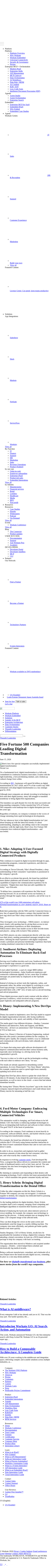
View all (8, 447)
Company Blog (11, 1441)
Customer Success (12, 1439)
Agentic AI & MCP (12, 720)
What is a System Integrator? (16, 1466)
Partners (8, 1381)
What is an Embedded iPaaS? (16, 1470)
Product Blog (10, 1444)
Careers (8, 1384)
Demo (7, 1426)
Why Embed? (10, 1454)
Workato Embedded (13, 716)
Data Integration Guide (14, 1472)
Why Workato (10, 1373)
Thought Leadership (13, 729)
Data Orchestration (12, 724)
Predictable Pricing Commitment (17, 1390)
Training (8, 1435)
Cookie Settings (26, 1551)
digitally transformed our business (28, 1261)
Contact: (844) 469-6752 (21, 1554)
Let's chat (8, 704)
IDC (12, 783)
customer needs (25, 1160)
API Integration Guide (13, 1468)
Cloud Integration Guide (14, 1475)
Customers (9, 1379)
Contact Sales (10, 1481)
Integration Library (12, 1446)
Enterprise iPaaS (11, 1397)
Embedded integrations (14, 1399)
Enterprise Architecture (14, 722)
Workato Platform (12, 713)
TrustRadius (9, 1496)
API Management (12, 1404)
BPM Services (10, 1419)
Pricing (8, 1377)
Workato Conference (13, 1428)
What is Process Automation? (16, 1461)
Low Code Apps (11, 1410)
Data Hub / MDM (12, 1417)
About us (8, 1375)
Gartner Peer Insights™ (14, 1492)
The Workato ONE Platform (16, 1370)
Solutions (8, 718)
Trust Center (10, 1432)
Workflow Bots (11, 1408)
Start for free (10, 701)
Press (7, 1388)
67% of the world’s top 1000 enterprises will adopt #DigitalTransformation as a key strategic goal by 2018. (22, 903)
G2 (6, 1494)
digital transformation (8, 1198)
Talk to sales (20, 702)
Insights (8, 1415)
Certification (10, 1437)
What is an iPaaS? (12, 1452)
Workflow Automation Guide (16, 1463)
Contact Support (11, 1483)
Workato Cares (11, 1386)
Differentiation (10, 731)
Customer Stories (11, 727)
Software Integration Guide (15, 1459)
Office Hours (10, 1485)
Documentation (11, 1430)
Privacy (17, 1551)
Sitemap (8, 1554)
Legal (2, 1554)
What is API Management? (15, 1457)
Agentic (8, 1401)
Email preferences (40, 1551)
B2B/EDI (9, 1412)
